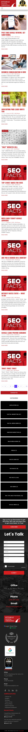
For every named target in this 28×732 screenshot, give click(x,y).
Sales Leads (13, 459)
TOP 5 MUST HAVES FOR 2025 (12, 182)
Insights (7, 698)
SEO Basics (13, 468)
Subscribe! (14, 527)
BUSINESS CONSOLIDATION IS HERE (13, 72)
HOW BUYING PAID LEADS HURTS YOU (12, 110)
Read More (4, 49)
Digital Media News (13, 423)
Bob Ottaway (17, 36)
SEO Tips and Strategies (12, 495)
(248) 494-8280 (14, 600)
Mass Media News (13, 441)
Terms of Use (8, 702)
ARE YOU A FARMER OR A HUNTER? (13, 257)
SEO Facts (12, 477)
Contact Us (14, 392)
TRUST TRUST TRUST (9, 368)
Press (13, 450)
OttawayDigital (21, 730)
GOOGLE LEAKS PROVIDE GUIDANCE (13, 332)
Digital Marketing (13, 414)
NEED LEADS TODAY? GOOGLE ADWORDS (11, 219)
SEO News (13, 486)
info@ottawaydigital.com (14, 606)
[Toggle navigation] (2, 8)
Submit (14, 573)
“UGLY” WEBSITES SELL (9, 147)
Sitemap (7, 700)
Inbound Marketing (13, 432)
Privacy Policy (8, 704)
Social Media (13, 504)
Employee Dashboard (11, 707)
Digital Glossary (9, 705)
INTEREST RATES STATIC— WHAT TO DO (13, 294)
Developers (13, 405)
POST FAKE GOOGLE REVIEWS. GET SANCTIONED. (13, 33)
